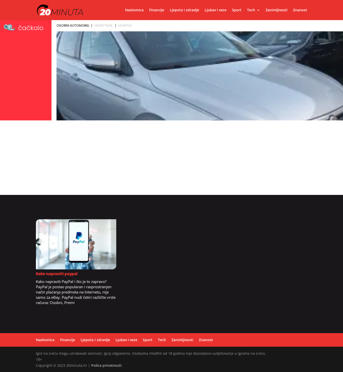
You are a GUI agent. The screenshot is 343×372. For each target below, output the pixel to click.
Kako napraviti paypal (57, 274)
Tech (251, 10)
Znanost (300, 10)
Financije (156, 10)
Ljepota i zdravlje (184, 10)
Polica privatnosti (106, 365)
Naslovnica (134, 10)
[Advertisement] (171, 160)
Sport (237, 10)
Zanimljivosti (277, 10)
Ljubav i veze (215, 10)
